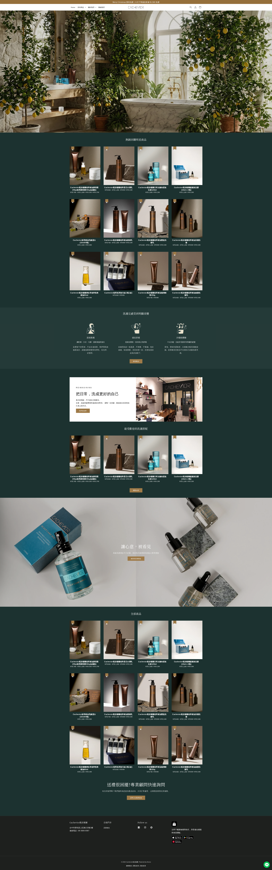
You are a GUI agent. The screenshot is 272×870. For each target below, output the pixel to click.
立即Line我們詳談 (136, 797)
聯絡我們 (101, 7)
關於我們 (91, 7)
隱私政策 (136, 865)
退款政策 (143, 865)
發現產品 (136, 361)
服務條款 (129, 865)
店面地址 (107, 828)
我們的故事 (83, 410)
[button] (190, 7)
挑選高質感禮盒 (136, 558)
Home (73, 7)
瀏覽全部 (136, 490)
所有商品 (81, 7)
